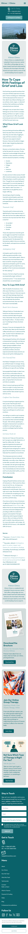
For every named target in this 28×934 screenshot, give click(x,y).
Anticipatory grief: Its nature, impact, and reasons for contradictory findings (13, 545)
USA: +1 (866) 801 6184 (14, 11)
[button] (24, 3)
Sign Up (7, 831)
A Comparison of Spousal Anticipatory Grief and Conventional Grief (14, 558)
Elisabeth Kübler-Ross (17, 537)
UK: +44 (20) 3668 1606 (14, 13)
